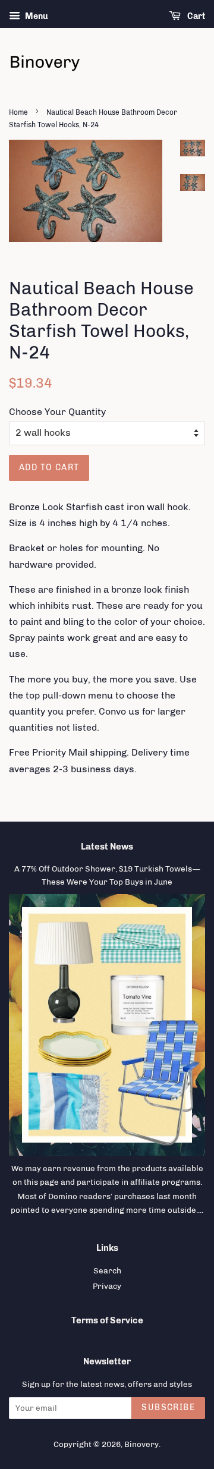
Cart (195, 16)
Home (18, 112)
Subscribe (168, 1407)
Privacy (107, 1286)
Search (107, 1270)
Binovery (141, 1444)
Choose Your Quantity (57, 411)
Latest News (107, 846)
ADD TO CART (49, 468)
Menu (35, 16)
